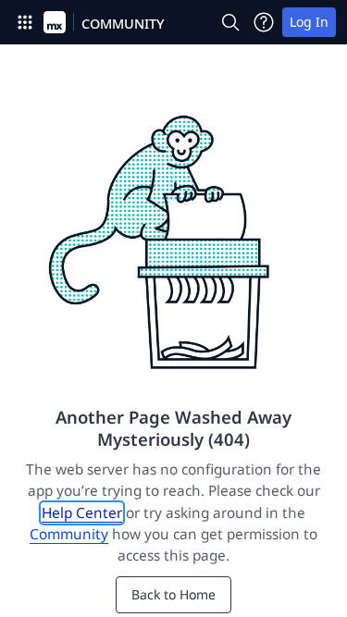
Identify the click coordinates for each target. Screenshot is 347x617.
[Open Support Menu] (264, 22)
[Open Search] (230, 22)
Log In (309, 22)
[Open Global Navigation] (25, 22)
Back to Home (173, 594)
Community (69, 534)
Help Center (82, 513)
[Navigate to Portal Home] (54, 22)
